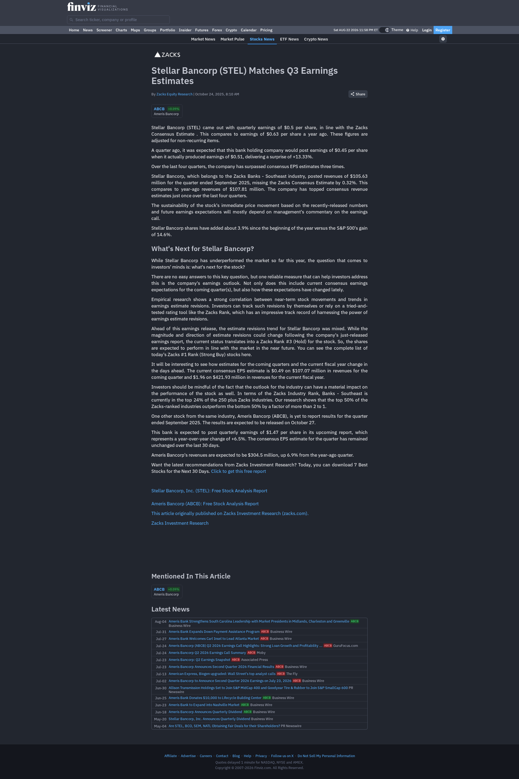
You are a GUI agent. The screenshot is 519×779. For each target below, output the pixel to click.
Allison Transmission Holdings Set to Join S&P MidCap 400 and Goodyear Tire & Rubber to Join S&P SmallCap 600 (258, 688)
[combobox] (118, 19)
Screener (104, 30)
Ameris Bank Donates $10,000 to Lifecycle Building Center (215, 698)
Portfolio (167, 30)
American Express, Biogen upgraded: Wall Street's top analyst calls (222, 673)
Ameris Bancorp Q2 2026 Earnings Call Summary (207, 652)
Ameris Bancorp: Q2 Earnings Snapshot (199, 659)
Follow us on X (282, 756)
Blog (236, 756)
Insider (185, 30)
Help (414, 30)
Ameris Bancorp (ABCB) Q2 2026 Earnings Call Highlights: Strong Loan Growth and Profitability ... (245, 645)
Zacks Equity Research (174, 94)
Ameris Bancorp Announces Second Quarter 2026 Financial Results (221, 666)
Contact (222, 756)
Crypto (231, 30)
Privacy (261, 756)
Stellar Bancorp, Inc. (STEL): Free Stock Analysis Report (209, 491)
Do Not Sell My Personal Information (326, 756)
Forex (217, 30)
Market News (203, 39)
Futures (201, 30)
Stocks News (262, 39)
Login (427, 30)
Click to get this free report (238, 471)
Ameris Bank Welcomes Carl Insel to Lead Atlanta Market (214, 638)
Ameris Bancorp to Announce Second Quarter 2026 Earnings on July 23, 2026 (230, 680)
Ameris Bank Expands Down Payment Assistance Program (214, 631)
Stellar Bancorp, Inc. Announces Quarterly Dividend (209, 719)
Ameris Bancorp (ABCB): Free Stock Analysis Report (205, 504)
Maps (135, 30)
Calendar (249, 30)
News (88, 30)
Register (442, 30)
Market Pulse (232, 39)
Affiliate (170, 756)
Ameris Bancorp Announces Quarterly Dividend (205, 712)
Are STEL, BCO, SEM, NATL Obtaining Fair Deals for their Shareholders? (224, 726)
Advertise (188, 756)
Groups (150, 30)
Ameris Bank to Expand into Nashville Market (204, 705)
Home (74, 30)
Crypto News (316, 39)
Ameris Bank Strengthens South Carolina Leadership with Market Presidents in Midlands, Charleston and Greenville (259, 621)
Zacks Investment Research (180, 523)
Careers (206, 756)
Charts (121, 30)
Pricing (266, 30)
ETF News (289, 39)
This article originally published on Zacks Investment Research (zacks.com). (230, 513)
